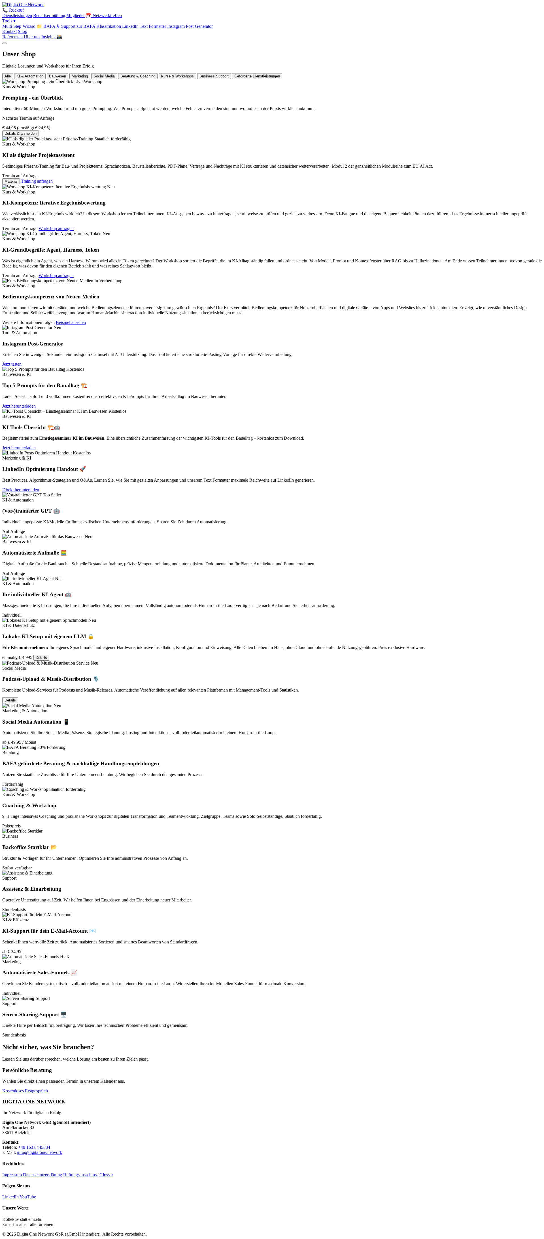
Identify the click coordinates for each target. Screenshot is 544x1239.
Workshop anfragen (56, 228)
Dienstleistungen (17, 15)
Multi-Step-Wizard (18, 26)
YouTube (28, 1196)
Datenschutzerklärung (42, 1174)
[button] (272, 107)
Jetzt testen (12, 364)
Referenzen (12, 36)
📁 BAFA (46, 26)
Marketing (80, 76)
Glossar (106, 1174)
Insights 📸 (51, 36)
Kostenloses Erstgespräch (25, 1090)
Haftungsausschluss (80, 1174)
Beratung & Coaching (137, 76)
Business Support (214, 76)
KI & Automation (29, 76)
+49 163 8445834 (34, 1147)
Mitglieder (75, 15)
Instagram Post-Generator (190, 26)
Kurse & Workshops (177, 76)
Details (41, 658)
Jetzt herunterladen (19, 406)
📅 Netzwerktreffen (104, 15)
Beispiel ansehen (71, 322)
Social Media (104, 76)
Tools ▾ (9, 20)
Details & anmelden (21, 133)
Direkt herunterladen (20, 489)
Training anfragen (37, 181)
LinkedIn (10, 1196)
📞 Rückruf (13, 10)
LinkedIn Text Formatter (144, 26)
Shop (22, 31)
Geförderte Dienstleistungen (257, 76)
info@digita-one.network (39, 1152)
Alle (8, 76)
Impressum (12, 1174)
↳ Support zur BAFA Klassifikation (88, 26)
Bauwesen (57, 76)
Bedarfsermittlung (49, 15)
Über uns (32, 36)
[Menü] (4, 43)
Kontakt (9, 31)
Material (11, 181)
